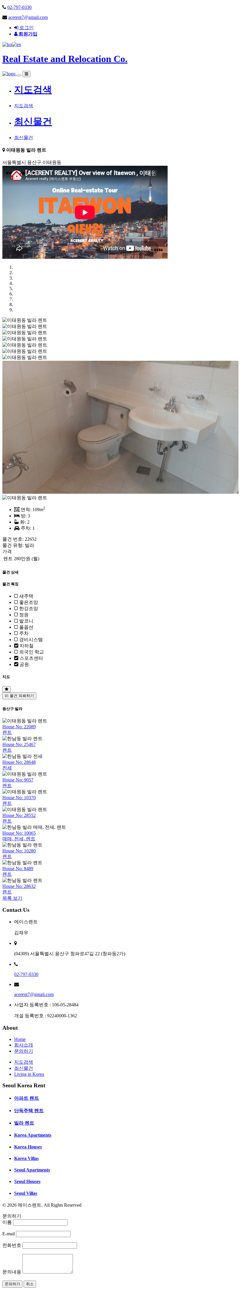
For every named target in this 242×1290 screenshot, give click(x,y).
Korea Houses (28, 1146)
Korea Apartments (32, 1135)
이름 (7, 1222)
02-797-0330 (19, 7)
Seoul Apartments (32, 1169)
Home (20, 1039)
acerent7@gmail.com (28, 17)
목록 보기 (12, 898)
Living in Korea (29, 1074)
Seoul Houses (27, 1181)
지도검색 (33, 89)
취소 (30, 1284)
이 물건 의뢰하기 (19, 695)
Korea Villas (26, 1158)
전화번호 (11, 1245)
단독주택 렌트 (29, 1110)
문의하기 (23, 1051)
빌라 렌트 (24, 1122)
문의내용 (11, 1271)
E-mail (8, 1233)
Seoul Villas (25, 1193)
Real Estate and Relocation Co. (64, 58)
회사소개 (23, 1044)
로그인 (26, 27)
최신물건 (33, 121)
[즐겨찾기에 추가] (6, 689)
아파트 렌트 (26, 1098)
